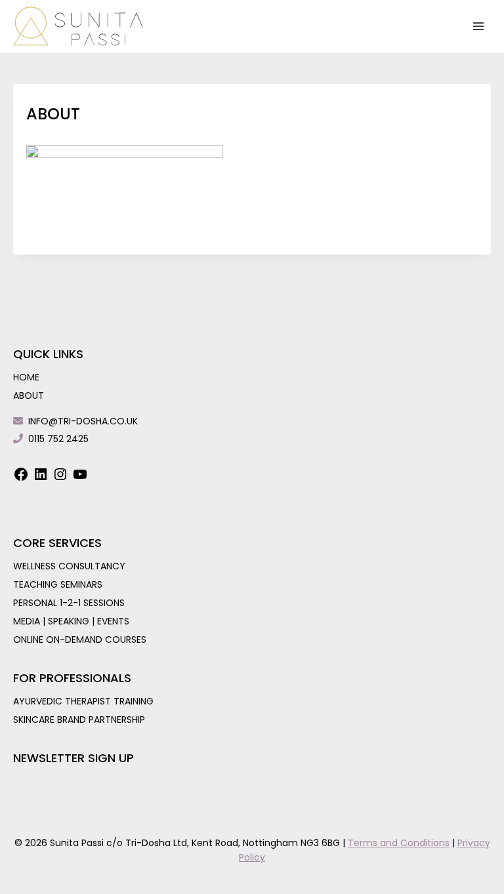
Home (26, 377)
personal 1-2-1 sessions (69, 602)
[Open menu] (479, 26)
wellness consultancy (69, 566)
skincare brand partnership (79, 719)
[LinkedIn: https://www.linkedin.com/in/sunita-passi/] (41, 478)
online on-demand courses (79, 639)
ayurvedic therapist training (83, 701)
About (28, 395)
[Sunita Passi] (78, 26)
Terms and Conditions (399, 842)
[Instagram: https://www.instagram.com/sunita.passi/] (60, 478)
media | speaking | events (71, 621)
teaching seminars (57, 584)
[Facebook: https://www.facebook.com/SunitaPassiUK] (21, 478)
